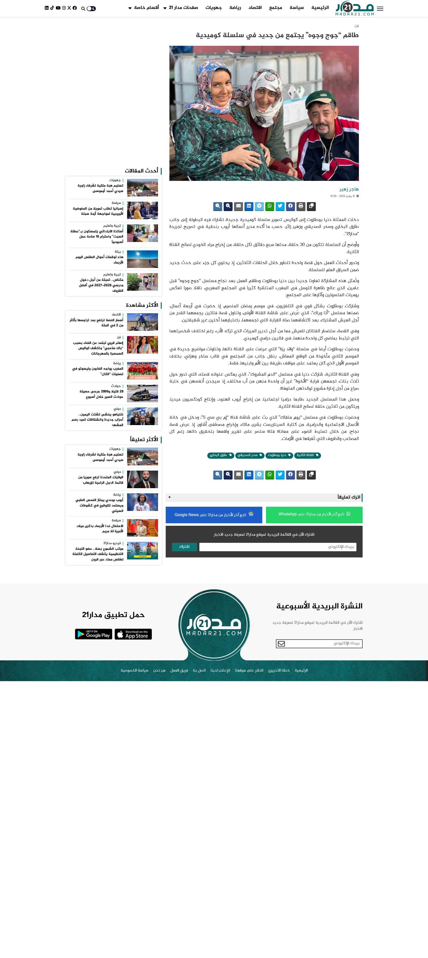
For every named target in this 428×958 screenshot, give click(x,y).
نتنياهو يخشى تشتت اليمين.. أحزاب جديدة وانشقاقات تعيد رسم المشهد (97, 420)
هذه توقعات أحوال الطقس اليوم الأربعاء (99, 260)
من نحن (159, 671)
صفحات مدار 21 (183, 8)
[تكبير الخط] (228, 206)
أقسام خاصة (146, 8)
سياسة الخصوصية (134, 671)
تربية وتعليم (112, 226)
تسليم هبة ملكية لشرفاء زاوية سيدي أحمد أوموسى (100, 188)
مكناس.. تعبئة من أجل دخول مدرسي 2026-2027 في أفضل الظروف (101, 285)
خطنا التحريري (279, 671)
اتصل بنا (199, 671)
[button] (380, 9)
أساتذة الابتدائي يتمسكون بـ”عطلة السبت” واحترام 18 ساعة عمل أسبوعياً (96, 237)
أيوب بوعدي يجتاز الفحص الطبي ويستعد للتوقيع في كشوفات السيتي (99, 505)
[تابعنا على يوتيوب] (59, 8)
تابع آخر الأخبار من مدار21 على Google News (211, 515)
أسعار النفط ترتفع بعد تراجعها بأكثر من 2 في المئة (96, 323)
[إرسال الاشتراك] (281, 644)
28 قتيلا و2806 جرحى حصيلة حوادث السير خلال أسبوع (101, 394)
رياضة (235, 8)
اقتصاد (255, 8)
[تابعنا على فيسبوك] (76, 8)
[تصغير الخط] (217, 206)
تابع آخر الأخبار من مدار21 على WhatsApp (311, 514)
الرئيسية (320, 8)
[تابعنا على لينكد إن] (47, 8)
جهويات (214, 8)
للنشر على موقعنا (249, 671)
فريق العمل (179, 671)
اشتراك (184, 547)
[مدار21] (354, 8)
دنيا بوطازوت (277, 455)
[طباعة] (300, 206)
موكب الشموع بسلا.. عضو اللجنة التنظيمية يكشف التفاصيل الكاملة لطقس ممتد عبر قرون (97, 554)
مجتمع (275, 8)
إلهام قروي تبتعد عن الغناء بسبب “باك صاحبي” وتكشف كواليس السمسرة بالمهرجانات (98, 348)
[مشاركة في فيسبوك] (290, 206)
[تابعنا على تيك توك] (53, 8)
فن (356, 26)
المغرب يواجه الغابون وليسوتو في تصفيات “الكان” (97, 371)
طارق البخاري (219, 455)
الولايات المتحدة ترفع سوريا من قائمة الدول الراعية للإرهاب (100, 480)
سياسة (297, 8)
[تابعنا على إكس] (70, 8)
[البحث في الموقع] (83, 8)
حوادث (116, 386)
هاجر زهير (349, 189)
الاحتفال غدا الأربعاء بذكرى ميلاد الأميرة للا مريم (99, 529)
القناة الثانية (306, 455)
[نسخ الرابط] (311, 206)
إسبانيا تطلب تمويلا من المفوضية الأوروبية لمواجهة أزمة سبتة (98, 211)
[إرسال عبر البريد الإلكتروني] (238, 206)
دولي (117, 409)
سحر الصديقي (248, 455)
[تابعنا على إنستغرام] (65, 8)
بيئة (118, 252)
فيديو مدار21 (112, 543)
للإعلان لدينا (220, 671)
